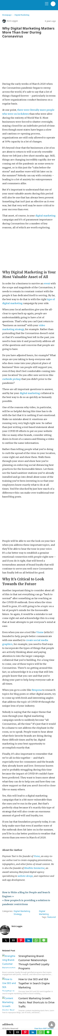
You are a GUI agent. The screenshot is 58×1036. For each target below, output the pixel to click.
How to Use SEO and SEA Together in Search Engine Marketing (34, 983)
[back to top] (51, 1024)
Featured (51, 917)
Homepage (7, 15)
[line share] (43, 941)
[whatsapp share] (36, 941)
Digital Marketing (21, 15)
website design (25, 876)
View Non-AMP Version (44, 1028)
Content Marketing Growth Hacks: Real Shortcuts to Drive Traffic (36, 1002)
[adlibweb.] (15, 6)
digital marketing (30, 393)
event (47, 283)
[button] (5, 940)
